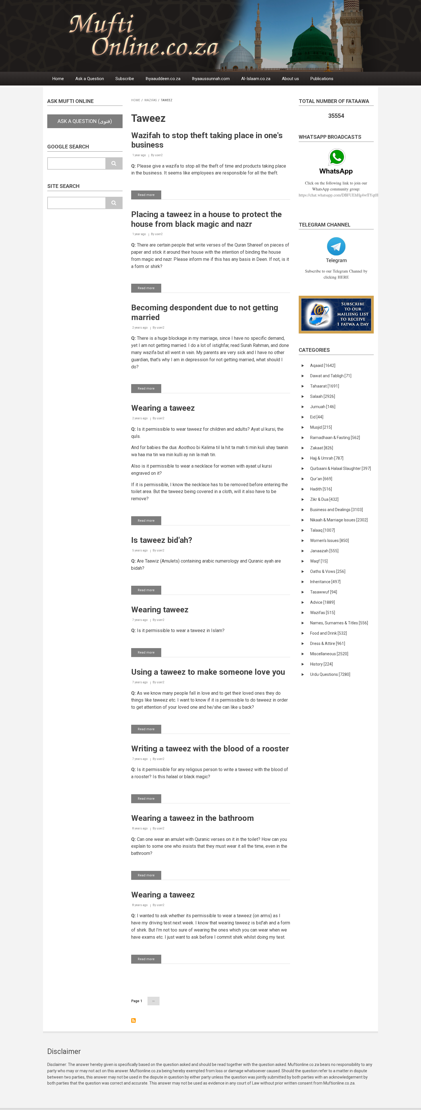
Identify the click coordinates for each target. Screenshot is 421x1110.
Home (58, 78)
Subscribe (124, 78)
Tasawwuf (323, 592)
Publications (321, 78)
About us (290, 78)
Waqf (319, 561)
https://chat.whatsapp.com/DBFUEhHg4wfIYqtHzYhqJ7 (344, 195)
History (321, 664)
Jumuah (322, 406)
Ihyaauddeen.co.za (162, 78)
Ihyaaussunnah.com (211, 78)
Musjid (321, 427)
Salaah (322, 396)
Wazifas (150, 100)
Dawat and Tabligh (330, 376)
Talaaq (322, 530)
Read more (149, 196)
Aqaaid (322, 365)
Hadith (321, 489)
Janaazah (324, 551)
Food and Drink (328, 633)
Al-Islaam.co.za (255, 78)
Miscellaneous (329, 654)
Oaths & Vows (327, 571)
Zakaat (321, 448)
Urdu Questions (330, 674)
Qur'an (321, 478)
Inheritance (325, 581)
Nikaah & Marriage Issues (339, 520)
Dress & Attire (327, 643)
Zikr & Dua (324, 499)
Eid (316, 417)
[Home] (225, 35)
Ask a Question (89, 78)
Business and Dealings (336, 509)
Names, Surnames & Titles (339, 623)
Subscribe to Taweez (133, 1020)
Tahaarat (324, 386)
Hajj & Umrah (326, 458)
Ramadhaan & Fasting (335, 437)
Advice (322, 602)
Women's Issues (329, 540)
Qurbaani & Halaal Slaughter (340, 468)
